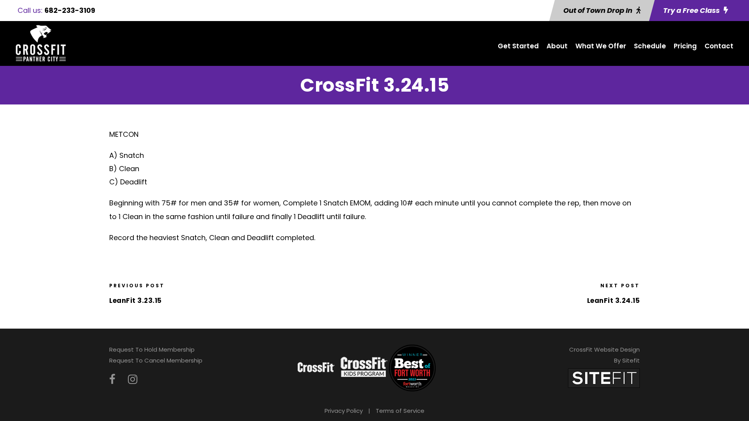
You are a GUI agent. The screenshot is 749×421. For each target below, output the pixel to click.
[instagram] (132, 379)
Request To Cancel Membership (155, 360)
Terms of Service (400, 411)
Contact (719, 46)
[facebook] (112, 379)
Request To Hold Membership (152, 349)
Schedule (650, 46)
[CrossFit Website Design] (604, 377)
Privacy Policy (344, 411)
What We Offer (600, 46)
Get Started (518, 46)
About (557, 46)
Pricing (685, 46)
